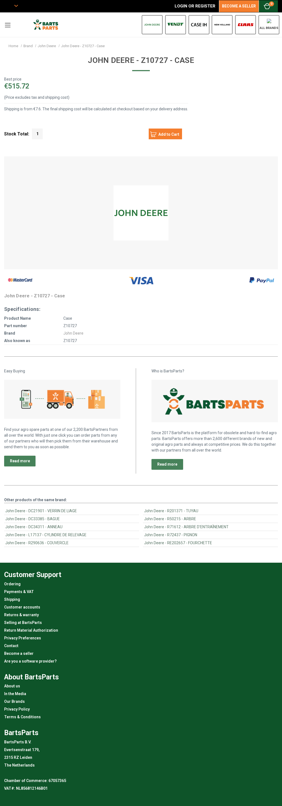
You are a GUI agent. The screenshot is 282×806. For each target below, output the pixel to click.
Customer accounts (22, 607)
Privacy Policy (17, 709)
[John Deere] (152, 24)
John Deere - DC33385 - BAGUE (32, 519)
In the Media (15, 694)
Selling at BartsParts (23, 622)
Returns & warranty (21, 615)
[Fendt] (176, 24)
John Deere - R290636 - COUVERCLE (37, 543)
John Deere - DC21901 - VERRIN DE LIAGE (41, 511)
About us (12, 686)
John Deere (73, 333)
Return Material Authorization (31, 630)
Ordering (12, 584)
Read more (20, 461)
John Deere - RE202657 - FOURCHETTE (178, 543)
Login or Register (195, 6)
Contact (11, 646)
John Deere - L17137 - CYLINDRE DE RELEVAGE (45, 535)
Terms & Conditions (22, 717)
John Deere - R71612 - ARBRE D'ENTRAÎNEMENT (186, 527)
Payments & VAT (19, 591)
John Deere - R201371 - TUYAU (171, 511)
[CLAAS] (245, 24)
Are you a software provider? (30, 661)
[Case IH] (199, 24)
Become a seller (19, 653)
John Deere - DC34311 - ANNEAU (34, 527)
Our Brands (14, 701)
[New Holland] (222, 24)
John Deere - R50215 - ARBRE (170, 519)
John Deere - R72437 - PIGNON (170, 535)
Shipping (12, 599)
